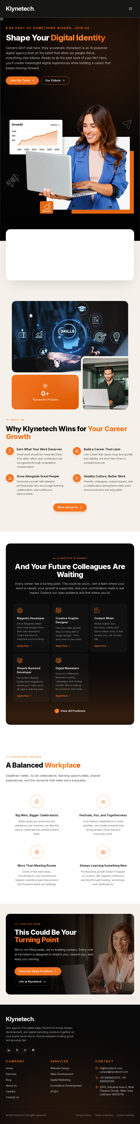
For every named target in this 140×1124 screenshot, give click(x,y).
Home (9, 1068)
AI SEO (54, 1091)
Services (11, 1074)
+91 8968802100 (110, 1077)
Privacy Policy (83, 1115)
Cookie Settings (125, 1115)
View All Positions (73, 711)
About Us (11, 1085)
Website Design (59, 1068)
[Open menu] (130, 8)
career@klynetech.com (114, 1071)
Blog (8, 1079)
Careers (10, 1091)
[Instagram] (25, 1050)
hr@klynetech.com (111, 1068)
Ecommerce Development (66, 1085)
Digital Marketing (60, 1079)
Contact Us (12, 1097)
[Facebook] (33, 1050)
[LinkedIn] (9, 1050)
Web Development (61, 1074)
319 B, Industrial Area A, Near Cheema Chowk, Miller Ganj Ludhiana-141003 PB (117, 1090)
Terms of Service (104, 1115)
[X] (17, 1050)
